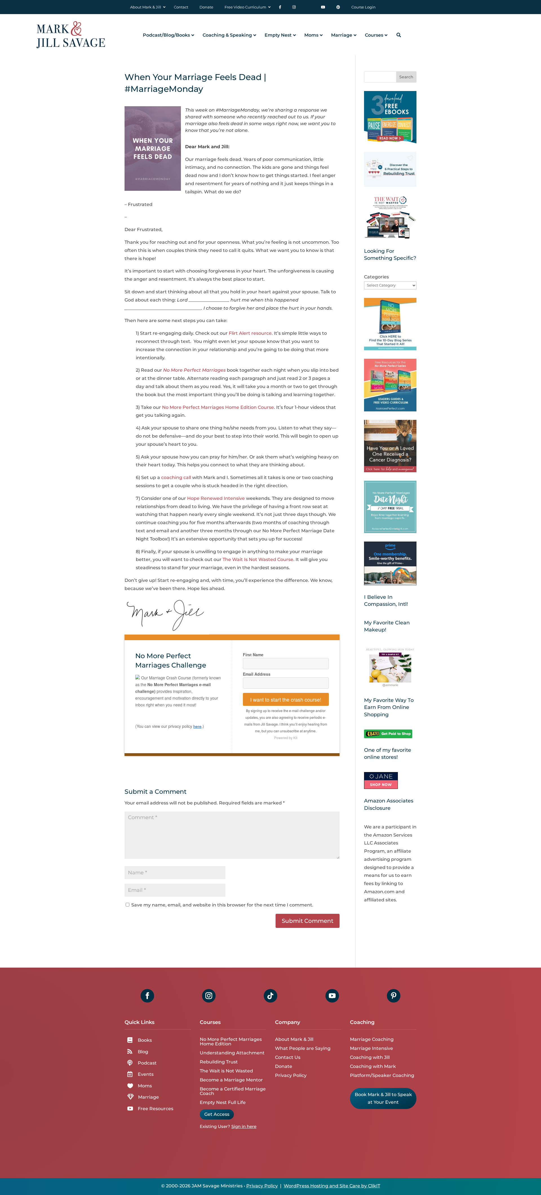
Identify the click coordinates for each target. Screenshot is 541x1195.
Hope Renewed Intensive (216, 498)
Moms (145, 1085)
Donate (283, 1066)
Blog (143, 1051)
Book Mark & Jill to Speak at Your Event (383, 1098)
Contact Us (287, 1057)
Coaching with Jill (370, 1057)
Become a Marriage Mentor (231, 1080)
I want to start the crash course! (285, 699)
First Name (253, 654)
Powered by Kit (285, 737)
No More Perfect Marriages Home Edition (231, 1042)
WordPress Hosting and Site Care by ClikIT (332, 1186)
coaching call (176, 477)
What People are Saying (303, 1048)
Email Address (256, 674)
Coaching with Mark (373, 1066)
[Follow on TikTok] (270, 996)
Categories (376, 277)
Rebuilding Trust (219, 1062)
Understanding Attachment (232, 1053)
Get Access (216, 1114)
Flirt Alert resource (250, 333)
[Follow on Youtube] (332, 996)
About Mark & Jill (294, 1039)
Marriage (148, 1097)
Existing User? (215, 1126)
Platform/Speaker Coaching (382, 1075)
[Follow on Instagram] (209, 996)
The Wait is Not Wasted (226, 1071)
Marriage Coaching (372, 1039)
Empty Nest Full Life (223, 1102)
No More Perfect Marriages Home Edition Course (218, 407)
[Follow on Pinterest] (393, 996)
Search (406, 76)
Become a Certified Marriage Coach (233, 1091)
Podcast (147, 1063)
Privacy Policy (291, 1075)
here (197, 726)
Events (146, 1074)
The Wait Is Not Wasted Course (258, 559)
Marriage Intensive (371, 1048)
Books (145, 1040)
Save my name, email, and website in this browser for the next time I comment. (222, 905)
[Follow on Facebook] (147, 996)
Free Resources (155, 1108)
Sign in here (243, 1126)
